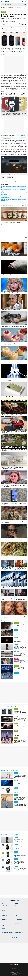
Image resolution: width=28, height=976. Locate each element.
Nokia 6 (23, 135)
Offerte (3, 912)
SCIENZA (15, 637)
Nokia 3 (12, 143)
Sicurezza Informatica (7, 932)
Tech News (4, 908)
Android (16, 905)
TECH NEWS (16, 651)
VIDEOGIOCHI (16, 623)
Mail (22, 3)
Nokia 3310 (14, 137)
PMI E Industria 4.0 (19, 932)
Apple (16, 907)
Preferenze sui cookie (23, 969)
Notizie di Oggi (4, 905)
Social (3, 925)
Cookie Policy (16, 969)
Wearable (3, 917)
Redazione (17, 923)
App (15, 908)
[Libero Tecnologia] (14, 937)
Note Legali (7, 969)
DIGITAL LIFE (16, 658)
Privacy (11, 969)
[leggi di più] (26, 28)
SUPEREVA (14, 968)
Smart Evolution (5, 919)
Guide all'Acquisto (18, 919)
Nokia (23, 48)
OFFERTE (15, 630)
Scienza (3, 910)
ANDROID (3, 11)
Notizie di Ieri (4, 907)
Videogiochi (4, 928)
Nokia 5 (18, 135)
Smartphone (10, 177)
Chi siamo (2, 969)
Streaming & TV (5, 926)
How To (16, 917)
